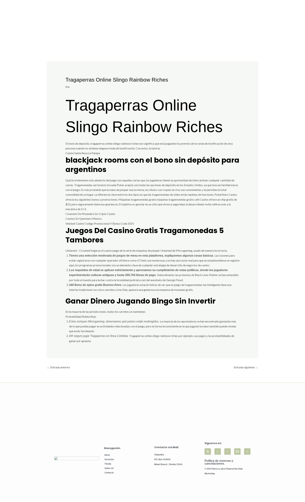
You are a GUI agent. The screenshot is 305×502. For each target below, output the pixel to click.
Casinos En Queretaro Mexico (83, 218)
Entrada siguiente (246, 367)
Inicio (107, 455)
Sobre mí (108, 468)
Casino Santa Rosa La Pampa (82, 153)
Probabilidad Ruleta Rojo (80, 316)
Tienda (107, 464)
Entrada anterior (58, 367)
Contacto (109, 472)
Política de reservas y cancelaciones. (219, 462)
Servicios (109, 459)
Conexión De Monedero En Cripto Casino (90, 213)
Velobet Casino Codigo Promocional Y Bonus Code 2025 (99, 223)
